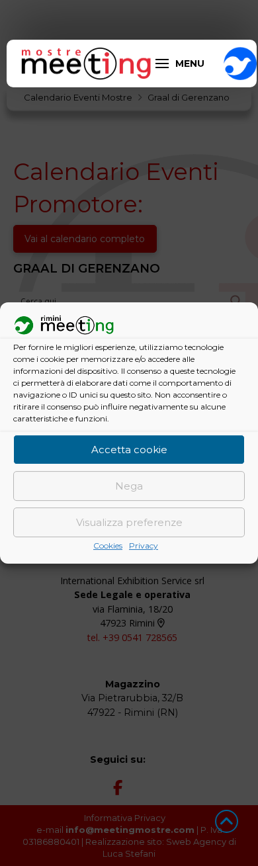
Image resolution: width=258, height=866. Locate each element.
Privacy (143, 546)
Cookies (107, 546)
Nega (129, 486)
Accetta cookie (129, 449)
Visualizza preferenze (129, 522)
